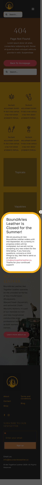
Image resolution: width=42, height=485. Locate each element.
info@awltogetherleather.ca (18, 260)
